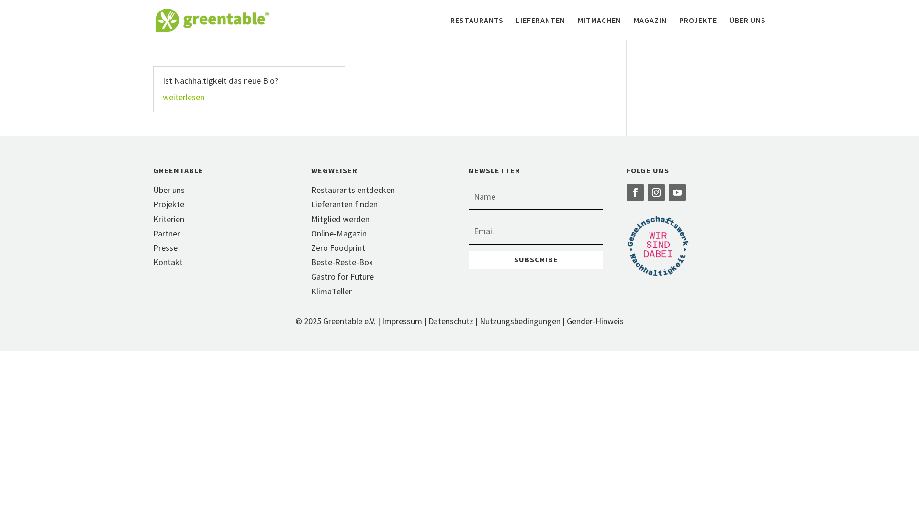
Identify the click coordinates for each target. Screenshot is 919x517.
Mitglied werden (340, 219)
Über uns (747, 21)
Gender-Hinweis (595, 320)
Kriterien (168, 219)
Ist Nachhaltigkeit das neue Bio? (220, 80)
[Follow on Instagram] (656, 192)
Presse (165, 247)
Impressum (402, 320)
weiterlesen (183, 96)
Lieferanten (540, 21)
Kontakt (168, 262)
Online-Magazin (339, 233)
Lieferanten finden (344, 204)
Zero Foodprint (338, 247)
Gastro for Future (342, 276)
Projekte (698, 21)
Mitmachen (599, 21)
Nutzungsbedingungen (520, 320)
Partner (166, 233)
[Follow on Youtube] (677, 192)
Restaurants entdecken (353, 189)
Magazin (650, 21)
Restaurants (477, 21)
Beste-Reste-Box (342, 262)
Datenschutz (450, 320)
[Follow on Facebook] (635, 192)
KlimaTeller (331, 291)
